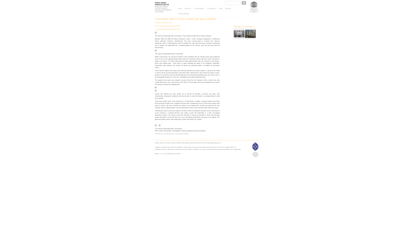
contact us (161, 153)
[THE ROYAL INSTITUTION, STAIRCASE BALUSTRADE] (239, 33)
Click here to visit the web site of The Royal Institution (172, 134)
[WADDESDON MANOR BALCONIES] (251, 33)
